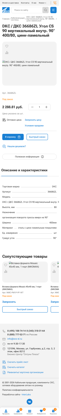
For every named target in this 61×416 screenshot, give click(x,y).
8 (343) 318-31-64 (36, 330)
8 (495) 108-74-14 (16, 330)
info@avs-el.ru (14, 338)
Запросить (9, 301)
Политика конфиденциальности (17, 390)
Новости (42, 3)
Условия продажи (34, 125)
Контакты (25, 3)
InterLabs (26, 394)
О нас (34, 3)
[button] (7, 52)
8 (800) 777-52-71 (22, 334)
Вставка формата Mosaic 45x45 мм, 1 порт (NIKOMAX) (21, 287)
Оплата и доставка (10, 3)
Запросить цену (33, 119)
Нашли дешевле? (16, 146)
